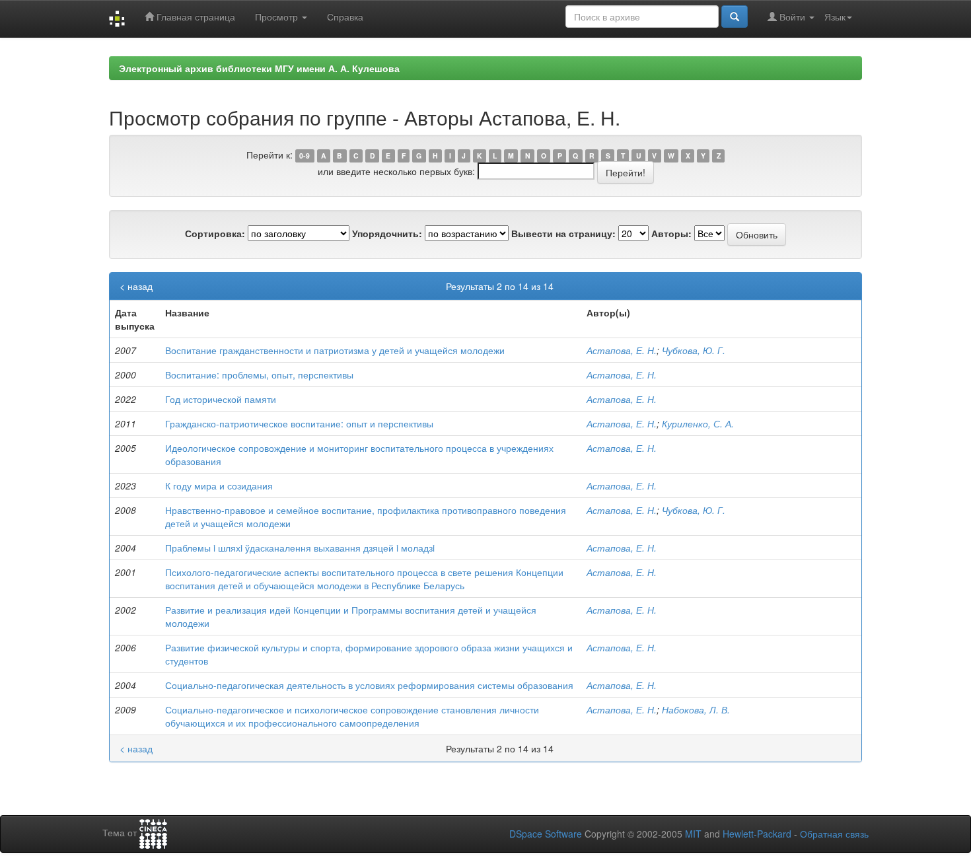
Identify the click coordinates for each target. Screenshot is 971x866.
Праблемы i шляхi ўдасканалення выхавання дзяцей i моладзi (300, 547)
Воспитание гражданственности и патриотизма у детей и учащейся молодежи (335, 350)
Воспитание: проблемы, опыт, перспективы (259, 374)
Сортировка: (215, 233)
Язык (834, 16)
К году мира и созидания (219, 485)
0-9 (304, 156)
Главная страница (194, 16)
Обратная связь (834, 833)
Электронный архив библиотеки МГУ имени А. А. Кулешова (259, 68)
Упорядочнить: (387, 233)
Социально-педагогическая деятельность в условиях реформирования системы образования (369, 685)
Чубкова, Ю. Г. (693, 350)
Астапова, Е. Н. (622, 350)
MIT (693, 833)
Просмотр (278, 16)
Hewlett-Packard (757, 833)
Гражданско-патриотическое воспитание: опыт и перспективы (299, 423)
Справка (345, 16)
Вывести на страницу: (563, 233)
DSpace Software (545, 833)
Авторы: (671, 233)
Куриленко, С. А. (698, 423)
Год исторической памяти (220, 399)
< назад (136, 286)
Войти (792, 16)
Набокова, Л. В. (696, 709)
